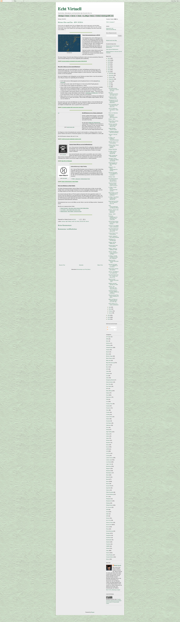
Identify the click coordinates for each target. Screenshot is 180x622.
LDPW (107, 449)
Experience (108, 397)
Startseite (81, 265)
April (110, 307)
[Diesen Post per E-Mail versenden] (79, 219)
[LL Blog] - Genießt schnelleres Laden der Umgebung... (113, 257)
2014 (109, 71)
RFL (107, 496)
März (110, 309)
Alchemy (108, 343)
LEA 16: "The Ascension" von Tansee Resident (113, 287)
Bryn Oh (108, 364)
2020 (109, 60)
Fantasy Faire (109, 403)
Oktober (111, 77)
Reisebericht (109, 500)
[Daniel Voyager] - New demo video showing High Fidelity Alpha (74, 208)
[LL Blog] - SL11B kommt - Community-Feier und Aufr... (113, 189)
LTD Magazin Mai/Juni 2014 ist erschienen (114, 132)
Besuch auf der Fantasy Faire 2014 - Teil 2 (113, 261)
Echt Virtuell (69, 9)
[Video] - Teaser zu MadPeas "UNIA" (113, 249)
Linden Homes (109, 457)
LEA (107, 451)
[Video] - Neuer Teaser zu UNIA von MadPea (114, 146)
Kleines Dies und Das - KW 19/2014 (114, 269)
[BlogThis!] (81, 219)
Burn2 (107, 366)
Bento (107, 354)
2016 (109, 67)
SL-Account (108, 507)
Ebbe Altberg (109, 390)
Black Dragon (109, 358)
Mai (110, 86)
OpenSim (108, 487)
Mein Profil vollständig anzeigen (113, 589)
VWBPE (108, 546)
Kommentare (111, 329)
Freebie (108, 412)
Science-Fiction (109, 522)
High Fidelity (65, 178)
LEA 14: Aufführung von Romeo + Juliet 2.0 (113, 110)
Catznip (63, 221)
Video (107, 550)
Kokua (107, 444)
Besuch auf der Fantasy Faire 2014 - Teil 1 (113, 280)
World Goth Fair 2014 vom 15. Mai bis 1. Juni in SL (113, 202)
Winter (107, 559)
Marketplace (109, 472)
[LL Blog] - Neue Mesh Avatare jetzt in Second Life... (114, 198)
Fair (107, 401)
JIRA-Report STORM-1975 (92, 92)
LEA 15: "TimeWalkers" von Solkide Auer (114, 272)
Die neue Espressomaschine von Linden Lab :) (113, 94)
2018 (109, 64)
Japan (107, 438)
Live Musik (108, 462)
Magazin (108, 468)
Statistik (108, 541)
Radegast (108, 498)
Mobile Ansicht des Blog (111, 40)
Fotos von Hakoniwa (113, 112)
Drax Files (108, 384)
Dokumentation (109, 382)
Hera (107, 427)
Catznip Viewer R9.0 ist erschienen (113, 246)
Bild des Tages (109, 356)
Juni (110, 84)
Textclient (108, 544)
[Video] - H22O (112, 119)
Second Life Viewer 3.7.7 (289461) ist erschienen (113, 265)
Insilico (107, 436)
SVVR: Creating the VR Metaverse (113, 156)
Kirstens (108, 440)
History (107, 433)
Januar (110, 312)
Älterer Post (100, 265)
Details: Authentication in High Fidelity (69, 181)
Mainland (108, 470)
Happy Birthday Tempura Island (113, 129)
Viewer (107, 552)
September (111, 79)
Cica (107, 375)
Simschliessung (109, 531)
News (78, 221)
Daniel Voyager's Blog (70, 127)
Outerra (108, 490)
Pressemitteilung (110, 494)
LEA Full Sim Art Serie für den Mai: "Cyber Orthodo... (113, 222)
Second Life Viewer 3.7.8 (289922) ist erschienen (113, 173)
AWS (107, 338)
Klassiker (108, 442)
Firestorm (108, 408)
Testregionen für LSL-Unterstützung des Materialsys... (113, 101)
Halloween (108, 425)
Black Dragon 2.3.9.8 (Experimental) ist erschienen (113, 194)
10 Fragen (108, 336)
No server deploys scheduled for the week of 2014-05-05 (74, 61)
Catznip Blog (64, 154)
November (111, 75)
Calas (107, 371)
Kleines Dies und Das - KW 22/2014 (114, 121)
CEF (107, 369)
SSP (107, 516)
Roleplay (108, 503)
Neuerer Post (62, 265)
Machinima (108, 466)
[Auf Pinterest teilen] (85, 219)
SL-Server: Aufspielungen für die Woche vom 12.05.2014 (113, 217)
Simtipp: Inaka (112, 176)
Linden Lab (73, 221)
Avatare (108, 349)
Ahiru (107, 341)
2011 (109, 319)
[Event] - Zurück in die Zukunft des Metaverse (113, 211)
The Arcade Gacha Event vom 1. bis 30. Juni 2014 (114, 89)
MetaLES (108, 477)
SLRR (107, 509)
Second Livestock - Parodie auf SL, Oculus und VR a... (113, 184)
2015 (109, 69)
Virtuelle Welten (109, 557)
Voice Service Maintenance (112, 49)
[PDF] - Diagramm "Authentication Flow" (81, 178)
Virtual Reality (109, 554)
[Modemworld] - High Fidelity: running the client (70, 211)
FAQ (107, 399)
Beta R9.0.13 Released (66, 161)
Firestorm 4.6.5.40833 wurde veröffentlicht (114, 226)
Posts (109, 327)
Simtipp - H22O (112, 214)
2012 (109, 317)
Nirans (107, 483)
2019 (109, 62)
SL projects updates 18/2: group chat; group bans (72, 107)
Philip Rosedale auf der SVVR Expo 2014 (113, 164)
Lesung (107, 455)
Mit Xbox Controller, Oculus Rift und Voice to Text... (113, 125)
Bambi (107, 351)
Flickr (107, 410)
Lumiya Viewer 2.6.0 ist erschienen (113, 233)
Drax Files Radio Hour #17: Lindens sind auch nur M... (113, 276)
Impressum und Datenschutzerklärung (111, 29)
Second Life (82, 221)
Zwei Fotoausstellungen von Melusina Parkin (114, 207)
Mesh (107, 474)
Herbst (107, 429)
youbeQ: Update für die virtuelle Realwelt (114, 237)
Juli (110, 83)
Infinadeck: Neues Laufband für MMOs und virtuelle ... (114, 160)
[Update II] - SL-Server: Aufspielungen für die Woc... (113, 169)
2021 (109, 58)
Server (87, 221)
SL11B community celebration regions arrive (71, 139)
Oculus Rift (108, 485)
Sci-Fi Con (108, 520)
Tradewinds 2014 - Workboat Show (113, 97)
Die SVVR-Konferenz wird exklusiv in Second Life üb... (113, 180)
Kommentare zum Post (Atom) (83, 269)
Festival (108, 405)
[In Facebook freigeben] (83, 219)
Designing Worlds (110, 379)
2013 (109, 315)
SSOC (107, 513)
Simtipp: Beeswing (113, 149)
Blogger (92, 612)
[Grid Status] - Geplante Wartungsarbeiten (113, 116)
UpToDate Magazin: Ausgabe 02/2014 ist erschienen (114, 292)
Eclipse (107, 392)
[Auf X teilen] (82, 219)
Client (107, 377)
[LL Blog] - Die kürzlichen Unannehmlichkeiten (114, 139)
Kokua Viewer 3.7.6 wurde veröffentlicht (113, 304)
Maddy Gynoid (117, 565)
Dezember (111, 73)
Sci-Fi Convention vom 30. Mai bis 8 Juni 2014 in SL (114, 105)
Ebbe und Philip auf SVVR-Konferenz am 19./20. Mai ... (113, 300)
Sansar (107, 518)
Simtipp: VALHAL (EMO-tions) (112, 243)
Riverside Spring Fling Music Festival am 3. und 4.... (114, 296)
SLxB (107, 511)
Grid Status (108, 423)
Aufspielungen (109, 347)
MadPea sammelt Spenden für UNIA (113, 284)
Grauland (108, 420)
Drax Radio (108, 386)
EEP (107, 388)
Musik (107, 479)
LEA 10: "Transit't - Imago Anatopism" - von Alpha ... (113, 253)
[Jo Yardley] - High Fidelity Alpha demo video (70, 209)
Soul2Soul (108, 537)
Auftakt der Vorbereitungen (94, 122)
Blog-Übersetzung (110, 362)
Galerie (107, 418)
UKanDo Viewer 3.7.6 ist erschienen (113, 142)
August (110, 81)
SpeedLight (108, 539)
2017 (109, 66)
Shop (107, 528)
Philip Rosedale (109, 492)
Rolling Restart (109, 505)
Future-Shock (109, 416)
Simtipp (107, 533)
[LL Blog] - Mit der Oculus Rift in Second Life (113, 152)
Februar (111, 311)
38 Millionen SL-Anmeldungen (112, 240)
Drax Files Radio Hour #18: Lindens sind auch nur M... (113, 230)
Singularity (108, 535)
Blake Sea (108, 360)
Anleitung (108, 345)
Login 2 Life (108, 464)
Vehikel (107, 548)
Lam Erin (108, 453)
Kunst (107, 446)
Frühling (108, 414)
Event (107, 395)
